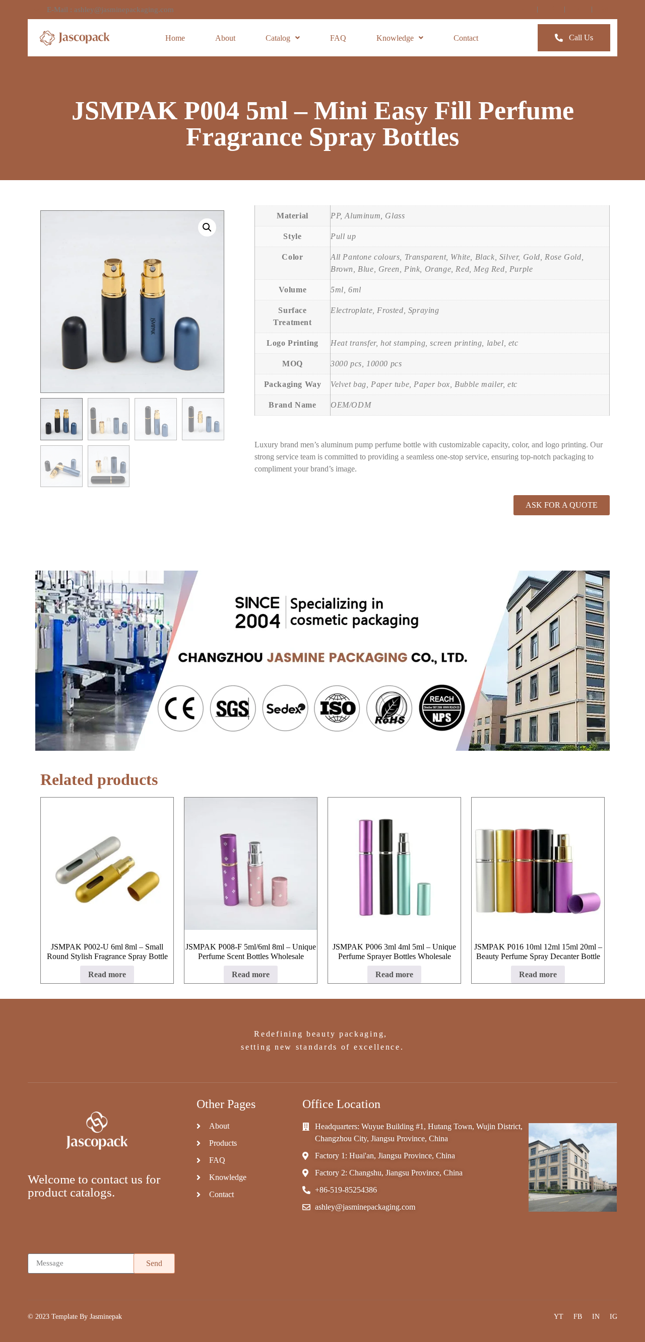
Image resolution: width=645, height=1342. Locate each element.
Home (175, 38)
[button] (207, 227)
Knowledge (395, 38)
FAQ (338, 38)
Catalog (278, 38)
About (225, 38)
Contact (466, 38)
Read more (107, 974)
